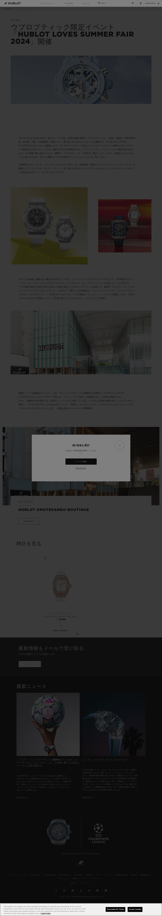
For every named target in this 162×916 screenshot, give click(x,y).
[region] (81, 909)
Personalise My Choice (115, 909)
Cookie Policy (46, 913)
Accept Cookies (135, 909)
